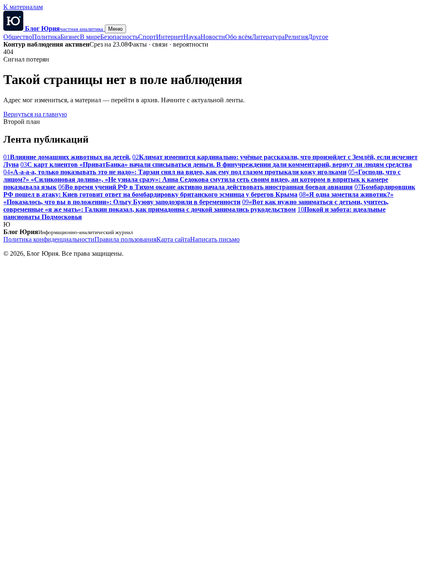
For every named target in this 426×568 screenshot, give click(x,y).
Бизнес (70, 36)
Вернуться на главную (35, 114)
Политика (46, 36)
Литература (268, 36)
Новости (213, 36)
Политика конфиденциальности (48, 239)
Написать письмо (215, 239)
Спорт (147, 36)
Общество (17, 36)
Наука (192, 36)
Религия (296, 36)
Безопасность (119, 36)
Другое (318, 36)
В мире (90, 36)
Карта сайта (173, 239)
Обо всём (238, 36)
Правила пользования (125, 239)
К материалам (23, 6)
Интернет (169, 36)
